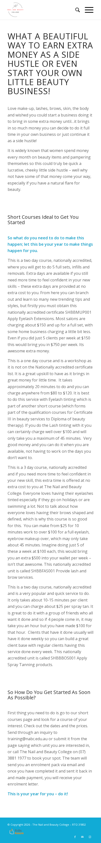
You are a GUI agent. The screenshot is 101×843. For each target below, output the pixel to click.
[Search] (75, 10)
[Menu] (86, 10)
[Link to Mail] (82, 837)
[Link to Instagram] (89, 837)
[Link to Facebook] (75, 837)
